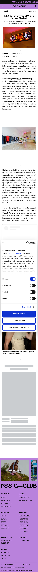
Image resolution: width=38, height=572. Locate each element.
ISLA (19, 79)
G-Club (5, 54)
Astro (3, 516)
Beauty (4, 519)
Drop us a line (24, 541)
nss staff (14, 56)
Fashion (4, 525)
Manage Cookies (25, 500)
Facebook (5, 552)
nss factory (6, 506)
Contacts (5, 500)
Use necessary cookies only (19, 327)
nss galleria (24, 525)
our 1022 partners (15, 253)
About (3, 497)
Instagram (5, 555)
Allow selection (19, 320)
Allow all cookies (19, 314)
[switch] (33, 285)
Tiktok (4, 559)
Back (5, 11)
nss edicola (23, 531)
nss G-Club (23, 522)
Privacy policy (24, 497)
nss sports (23, 519)
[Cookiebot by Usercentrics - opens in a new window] (27, 242)
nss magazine (24, 516)
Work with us (6, 503)
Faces (3, 522)
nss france (23, 528)
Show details (26, 307)
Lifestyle (5, 528)
